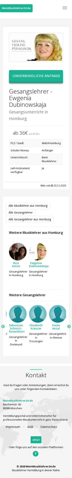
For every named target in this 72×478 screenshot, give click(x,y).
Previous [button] (3, 327)
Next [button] (69, 327)
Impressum (13, 427)
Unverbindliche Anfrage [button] (36, 75)
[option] (16, 261)
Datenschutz (48, 427)
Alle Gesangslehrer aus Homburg (30, 219)
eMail (36, 439)
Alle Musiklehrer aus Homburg (28, 205)
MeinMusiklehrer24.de (16, 8)
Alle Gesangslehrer (21, 212)
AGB (30, 427)
